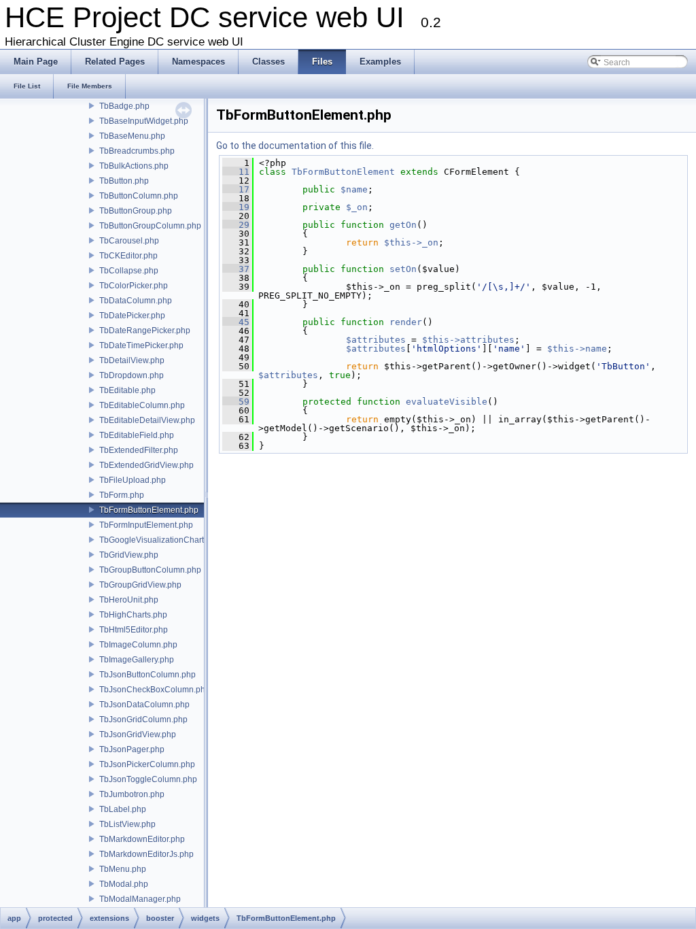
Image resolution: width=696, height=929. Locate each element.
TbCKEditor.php (128, 255)
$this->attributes (468, 340)
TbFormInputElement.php (146, 525)
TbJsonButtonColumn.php (147, 674)
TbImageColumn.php (138, 644)
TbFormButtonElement (343, 172)
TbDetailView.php (131, 360)
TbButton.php (124, 181)
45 (235, 322)
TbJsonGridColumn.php (143, 719)
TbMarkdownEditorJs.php (146, 854)
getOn (403, 225)
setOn (403, 269)
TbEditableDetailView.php (147, 420)
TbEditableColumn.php (142, 405)
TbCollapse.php (128, 270)
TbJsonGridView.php (137, 734)
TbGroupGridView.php (140, 585)
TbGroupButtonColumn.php (150, 570)
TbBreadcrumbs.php (137, 151)
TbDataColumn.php (135, 300)
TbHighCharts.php (133, 615)
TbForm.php (121, 495)
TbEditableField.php (136, 435)
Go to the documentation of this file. (295, 145)
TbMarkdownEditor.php (142, 839)
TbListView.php (127, 824)
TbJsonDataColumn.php (144, 704)
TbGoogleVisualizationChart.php (159, 540)
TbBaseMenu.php (132, 136)
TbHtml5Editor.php (133, 630)
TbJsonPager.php (131, 749)
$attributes (376, 340)
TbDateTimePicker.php (141, 345)
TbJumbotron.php (131, 794)
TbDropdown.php (131, 375)
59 (235, 401)
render (405, 322)
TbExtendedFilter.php (138, 450)
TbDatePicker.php (132, 315)
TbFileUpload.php (132, 480)
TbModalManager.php (140, 899)
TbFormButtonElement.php (148, 510)
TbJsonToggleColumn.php (148, 779)
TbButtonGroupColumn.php (150, 226)
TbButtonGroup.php (135, 211)
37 (235, 269)
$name (354, 189)
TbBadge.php (124, 106)
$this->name (577, 348)
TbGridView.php (128, 555)
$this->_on (411, 242)
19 (235, 207)
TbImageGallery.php (136, 659)
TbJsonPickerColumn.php (147, 764)
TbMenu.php (122, 869)
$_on (357, 207)
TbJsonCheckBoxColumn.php (154, 689)
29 (235, 225)
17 (235, 189)
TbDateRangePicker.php (144, 330)
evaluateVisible (446, 401)
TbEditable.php (127, 390)
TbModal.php (123, 884)
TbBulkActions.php (134, 166)
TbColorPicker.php (133, 285)
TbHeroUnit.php (128, 600)
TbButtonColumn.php (138, 196)
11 (235, 172)
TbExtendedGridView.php (146, 465)
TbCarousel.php (129, 241)
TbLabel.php (122, 809)
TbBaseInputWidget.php (143, 121)
